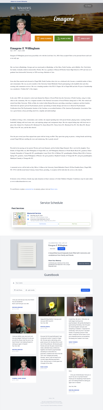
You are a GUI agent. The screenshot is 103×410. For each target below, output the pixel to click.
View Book (52, 248)
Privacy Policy (47, 403)
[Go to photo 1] (20, 332)
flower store (54, 189)
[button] (19, 217)
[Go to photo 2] (21, 332)
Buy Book (61, 248)
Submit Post (85, 290)
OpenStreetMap (53, 405)
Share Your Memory (84, 263)
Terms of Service (56, 403)
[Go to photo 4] (23, 332)
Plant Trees (74, 224)
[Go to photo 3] (22, 332)
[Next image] (34, 324)
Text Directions (42, 224)
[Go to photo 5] (24, 332)
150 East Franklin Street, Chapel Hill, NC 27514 (42, 220)
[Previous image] (12, 324)
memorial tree (30, 189)
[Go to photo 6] (25, 332)
